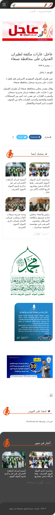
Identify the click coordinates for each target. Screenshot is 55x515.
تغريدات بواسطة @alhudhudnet (39, 421)
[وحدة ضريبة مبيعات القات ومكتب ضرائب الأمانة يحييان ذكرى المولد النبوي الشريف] (16, 204)
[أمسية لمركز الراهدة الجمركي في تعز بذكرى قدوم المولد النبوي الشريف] (16, 169)
